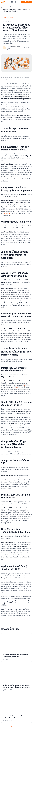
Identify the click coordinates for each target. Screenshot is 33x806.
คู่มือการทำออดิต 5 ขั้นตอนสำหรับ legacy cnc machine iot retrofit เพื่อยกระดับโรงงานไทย (15, 717)
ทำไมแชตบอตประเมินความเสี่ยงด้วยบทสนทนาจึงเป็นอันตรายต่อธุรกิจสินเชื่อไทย (16, 656)
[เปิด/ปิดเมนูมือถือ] (11, 2)
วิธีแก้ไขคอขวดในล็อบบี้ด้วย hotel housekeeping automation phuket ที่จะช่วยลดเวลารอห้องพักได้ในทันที (16, 687)
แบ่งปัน (27, 48)
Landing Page (8, 213)
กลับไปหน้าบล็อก (8, 18)
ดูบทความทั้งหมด (15, 726)
